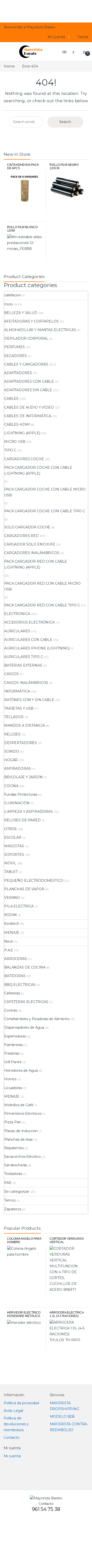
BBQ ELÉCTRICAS (20, 984)
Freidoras (11, 1053)
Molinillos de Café (18, 1105)
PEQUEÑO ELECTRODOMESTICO (33, 880)
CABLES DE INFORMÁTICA (27, 416)
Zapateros (12, 1209)
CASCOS (11, 674)
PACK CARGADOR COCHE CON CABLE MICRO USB (45, 492)
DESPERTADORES (20, 743)
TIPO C (10, 450)
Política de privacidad (21, 1403)
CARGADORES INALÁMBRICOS (31, 553)
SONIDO (11, 751)
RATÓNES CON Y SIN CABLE (29, 700)
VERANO (12, 897)
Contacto (11, 1437)
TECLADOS (14, 717)
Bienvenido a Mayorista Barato (29, 27)
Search (65, 51)
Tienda (83, 37)
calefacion (12, 295)
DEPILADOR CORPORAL (26, 338)
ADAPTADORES (18, 373)
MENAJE (11, 932)
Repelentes (14, 1148)
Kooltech (11, 923)
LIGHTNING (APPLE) (22, 433)
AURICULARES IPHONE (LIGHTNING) (37, 648)
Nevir (8, 941)
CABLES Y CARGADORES (26, 364)
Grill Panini (12, 1062)
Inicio (8, 304)
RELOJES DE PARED (22, 820)
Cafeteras (12, 993)
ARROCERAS (15, 959)
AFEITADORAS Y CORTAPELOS (31, 321)
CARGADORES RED (21, 536)
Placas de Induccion (21, 1131)
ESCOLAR (12, 837)
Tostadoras (13, 1173)
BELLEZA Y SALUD (20, 313)
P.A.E (8, 950)
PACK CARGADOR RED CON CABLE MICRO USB (42, 586)
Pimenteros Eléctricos (22, 1113)
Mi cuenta (12, 1456)
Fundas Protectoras (20, 794)
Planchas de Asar (18, 1139)
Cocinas (10, 1010)
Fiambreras (13, 1045)
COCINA (11, 786)
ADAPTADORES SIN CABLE (28, 390)
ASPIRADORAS (17, 768)
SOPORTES (14, 854)
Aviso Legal (13, 1410)
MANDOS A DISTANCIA (24, 725)
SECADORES (15, 356)
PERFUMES (14, 347)
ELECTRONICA (17, 614)
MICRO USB (14, 441)
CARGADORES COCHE (24, 459)
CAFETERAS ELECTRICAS (26, 1002)
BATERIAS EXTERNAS (23, 665)
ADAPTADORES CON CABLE (29, 381)
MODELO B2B (62, 1416)
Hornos (10, 1079)
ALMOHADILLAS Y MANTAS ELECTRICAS (40, 330)
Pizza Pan (12, 1122)
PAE (8, 1183)
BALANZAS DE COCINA (24, 967)
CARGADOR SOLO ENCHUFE (29, 544)
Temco (10, 1200)
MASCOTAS (14, 846)
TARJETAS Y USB (18, 708)
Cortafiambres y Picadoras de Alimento (37, 1019)
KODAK (10, 915)
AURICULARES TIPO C (23, 657)
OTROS (10, 829)
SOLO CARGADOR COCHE (27, 527)
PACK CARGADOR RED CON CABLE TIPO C (42, 605)
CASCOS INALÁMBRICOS (26, 682)
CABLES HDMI (17, 424)
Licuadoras (13, 1088)
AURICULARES (17, 631)
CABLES (11, 398)
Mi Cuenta (56, 37)
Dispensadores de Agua (24, 1027)
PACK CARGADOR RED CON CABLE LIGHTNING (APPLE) (35, 564)
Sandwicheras (15, 1165)
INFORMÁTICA (17, 691)
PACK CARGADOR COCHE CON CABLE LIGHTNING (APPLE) (38, 470)
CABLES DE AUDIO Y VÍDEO (29, 407)
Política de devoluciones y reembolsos (16, 1424)
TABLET (11, 871)
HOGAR (11, 760)
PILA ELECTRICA (19, 906)
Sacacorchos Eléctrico (22, 1156)
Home (9, 66)
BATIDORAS (15, 976)
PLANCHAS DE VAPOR (24, 889)
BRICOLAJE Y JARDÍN (23, 777)
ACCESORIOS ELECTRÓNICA (29, 622)
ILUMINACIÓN (16, 803)
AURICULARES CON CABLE (28, 639)
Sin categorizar (16, 1191)
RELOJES (12, 734)
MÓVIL (10, 863)
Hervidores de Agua (21, 1070)
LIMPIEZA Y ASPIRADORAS (28, 811)
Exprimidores (15, 1036)
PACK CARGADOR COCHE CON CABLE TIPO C (44, 511)
